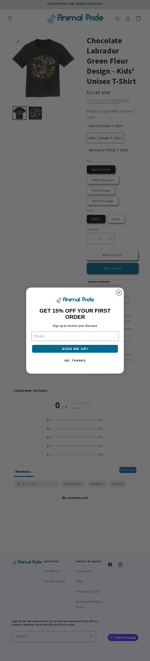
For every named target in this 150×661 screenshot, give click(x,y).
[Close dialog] (119, 292)
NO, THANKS (75, 360)
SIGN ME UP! (75, 349)
